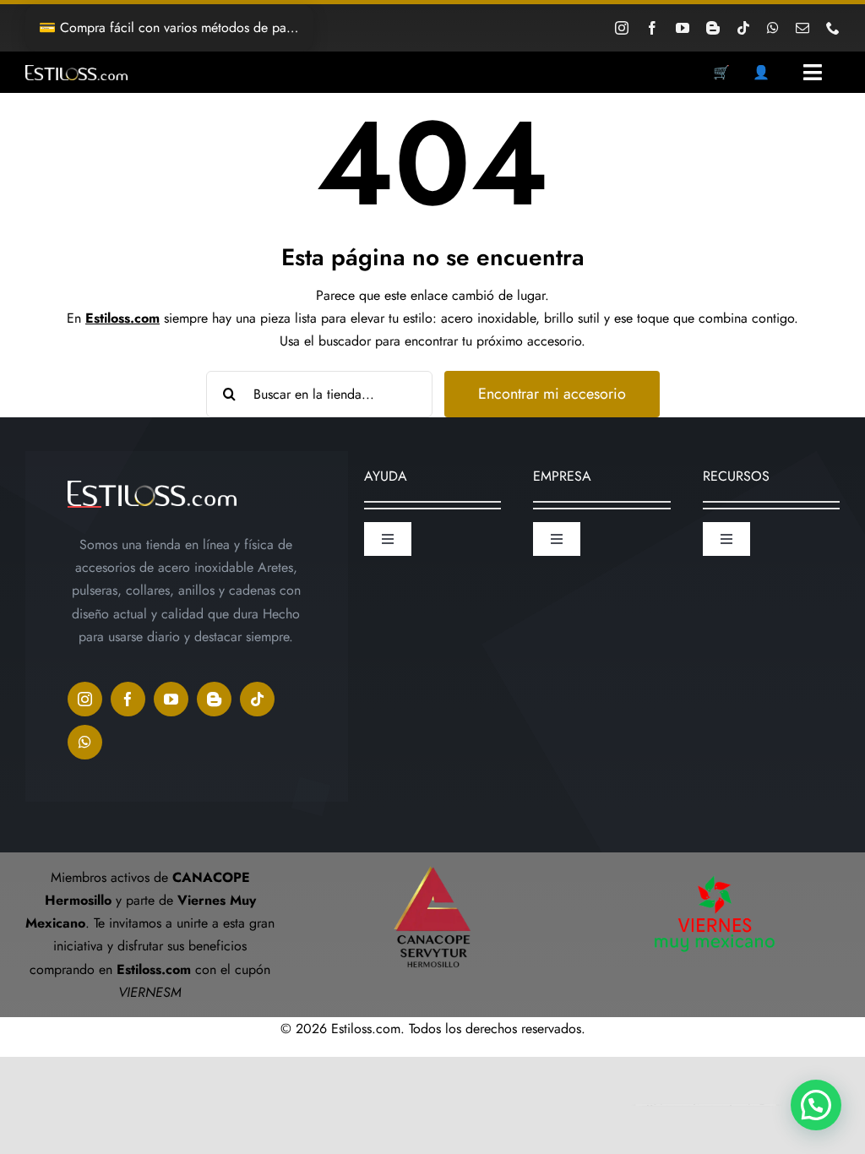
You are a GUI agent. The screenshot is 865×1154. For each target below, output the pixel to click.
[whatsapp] (773, 28)
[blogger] (713, 28)
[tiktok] (743, 28)
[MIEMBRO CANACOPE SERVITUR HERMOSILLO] (432, 858)
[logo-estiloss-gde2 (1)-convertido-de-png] (76, 71)
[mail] (802, 28)
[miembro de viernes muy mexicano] (714, 872)
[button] (816, 1105)
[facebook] (652, 28)
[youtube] (682, 28)
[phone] (833, 28)
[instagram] (621, 28)
